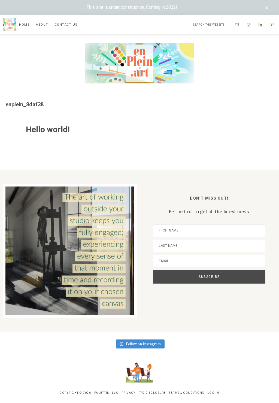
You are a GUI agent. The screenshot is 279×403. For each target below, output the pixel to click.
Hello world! (48, 129)
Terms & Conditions (186, 392)
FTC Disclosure (152, 392)
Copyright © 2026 (75, 392)
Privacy (128, 392)
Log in (213, 392)
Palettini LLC (106, 392)
